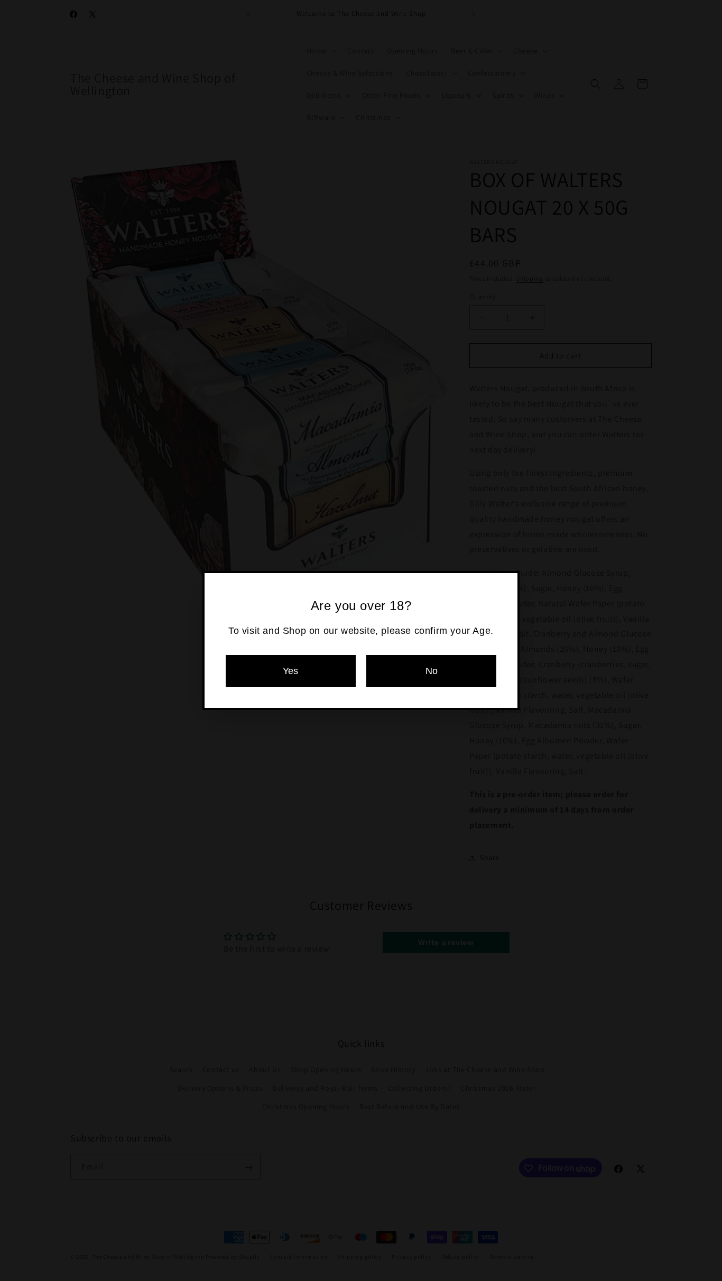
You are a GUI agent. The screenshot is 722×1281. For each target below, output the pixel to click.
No (431, 671)
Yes (290, 671)
